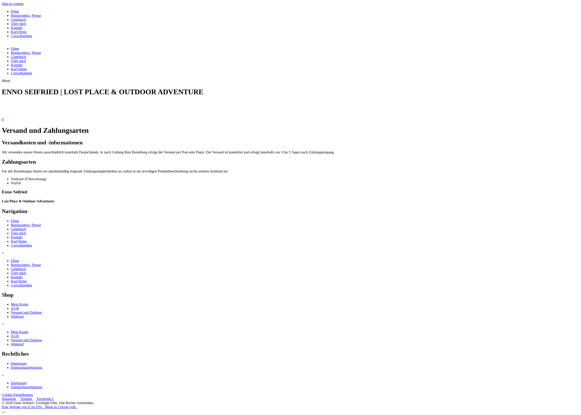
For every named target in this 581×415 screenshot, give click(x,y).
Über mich (18, 24)
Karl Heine (19, 32)
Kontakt (16, 28)
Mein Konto (19, 304)
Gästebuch (18, 20)
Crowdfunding (21, 36)
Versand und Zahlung (26, 312)
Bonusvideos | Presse (26, 15)
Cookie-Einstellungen (17, 395)
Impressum (19, 363)
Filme (15, 11)
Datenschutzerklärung (26, 367)
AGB (15, 308)
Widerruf (17, 316)
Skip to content (12, 4)
